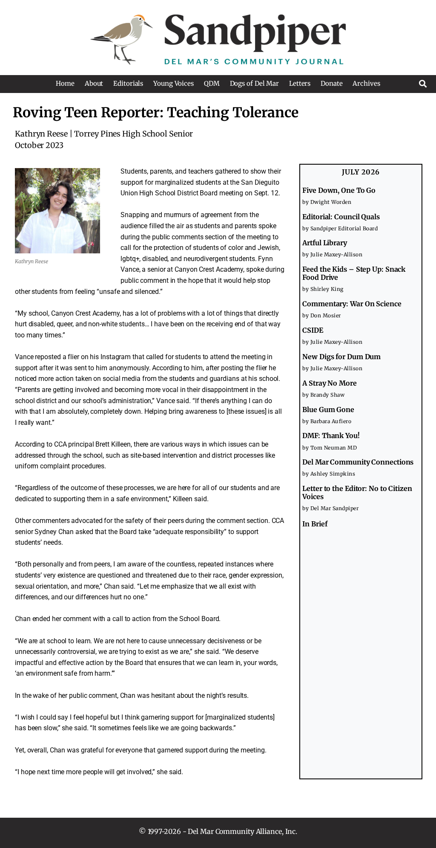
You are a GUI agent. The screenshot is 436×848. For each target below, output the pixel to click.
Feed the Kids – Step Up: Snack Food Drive (353, 273)
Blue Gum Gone (328, 409)
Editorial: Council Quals (341, 216)
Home (65, 83)
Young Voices (173, 83)
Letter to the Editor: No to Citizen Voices (357, 492)
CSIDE (312, 330)
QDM (212, 83)
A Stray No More (329, 383)
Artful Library (324, 242)
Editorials (128, 83)
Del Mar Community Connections (357, 462)
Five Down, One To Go (339, 190)
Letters (299, 83)
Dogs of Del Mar (254, 83)
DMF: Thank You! (331, 435)
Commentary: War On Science (351, 303)
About (94, 83)
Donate (331, 83)
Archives (366, 83)
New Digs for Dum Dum (341, 356)
